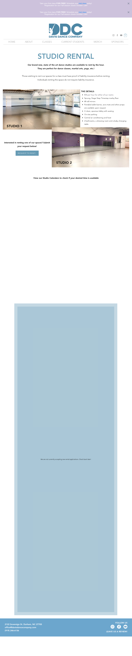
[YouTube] (121, 35)
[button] (125, 35)
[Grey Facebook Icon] (117, 35)
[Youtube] (125, 627)
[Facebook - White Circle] (119, 627)
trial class (82, 3)
